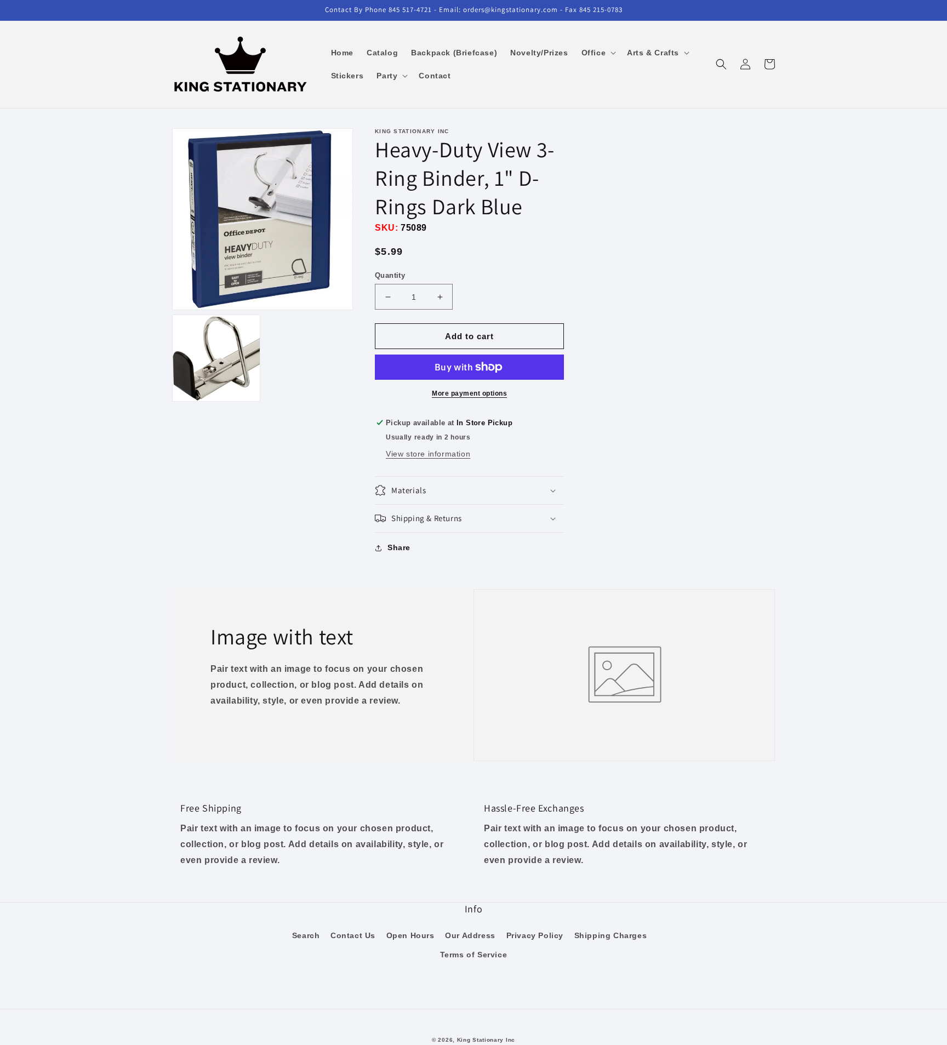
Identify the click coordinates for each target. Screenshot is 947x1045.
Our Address (470, 935)
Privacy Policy (534, 935)
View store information (428, 453)
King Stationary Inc (486, 1040)
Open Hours (410, 935)
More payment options (469, 393)
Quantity (390, 275)
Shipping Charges (610, 935)
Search (306, 935)
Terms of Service (473, 954)
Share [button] (398, 547)
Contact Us (352, 935)
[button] (598, 52)
